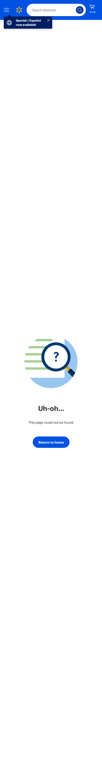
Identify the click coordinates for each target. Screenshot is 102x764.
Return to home (51, 442)
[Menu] (7, 10)
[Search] (79, 10)
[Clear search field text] (73, 10)
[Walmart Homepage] (19, 10)
